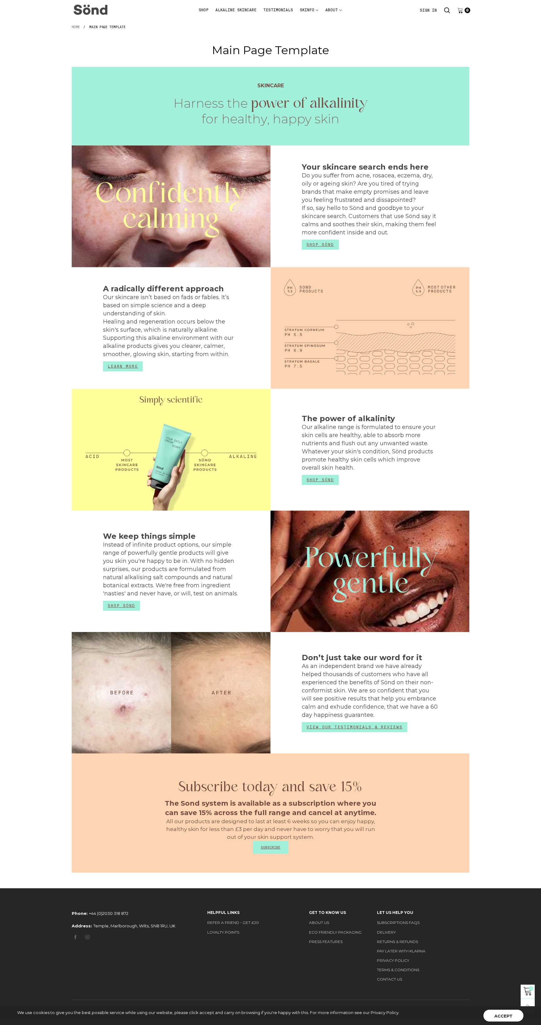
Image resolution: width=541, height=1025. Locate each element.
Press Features (326, 941)
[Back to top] (528, 1006)
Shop (204, 10)
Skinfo (307, 10)
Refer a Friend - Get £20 (233, 922)
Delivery (386, 932)
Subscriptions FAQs (398, 922)
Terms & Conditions (398, 969)
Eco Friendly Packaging (335, 932)
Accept (503, 1015)
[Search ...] (447, 10)
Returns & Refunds (397, 941)
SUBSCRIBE (271, 847)
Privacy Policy (393, 960)
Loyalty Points (223, 932)
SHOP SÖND (320, 244)
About (331, 10)
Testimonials (278, 10)
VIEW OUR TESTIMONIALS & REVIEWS (355, 727)
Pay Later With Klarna (401, 951)
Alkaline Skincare (235, 10)
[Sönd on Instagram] (87, 937)
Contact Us (389, 979)
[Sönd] (90, 9)
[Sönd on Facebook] (75, 937)
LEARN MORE (123, 366)
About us (319, 922)
